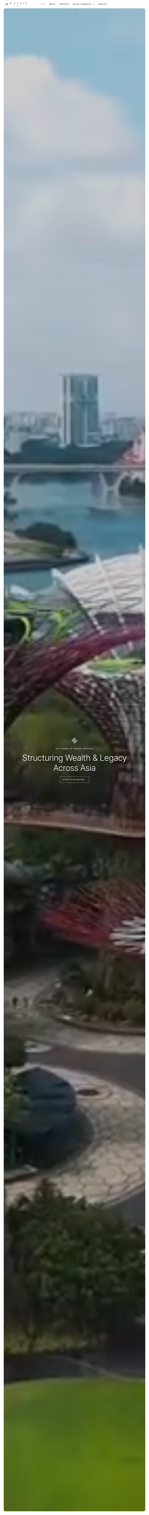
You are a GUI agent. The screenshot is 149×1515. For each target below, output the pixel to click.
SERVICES (64, 4)
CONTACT (102, 4)
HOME (42, 4)
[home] (22, 4)
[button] (83, 4)
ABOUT (52, 4)
